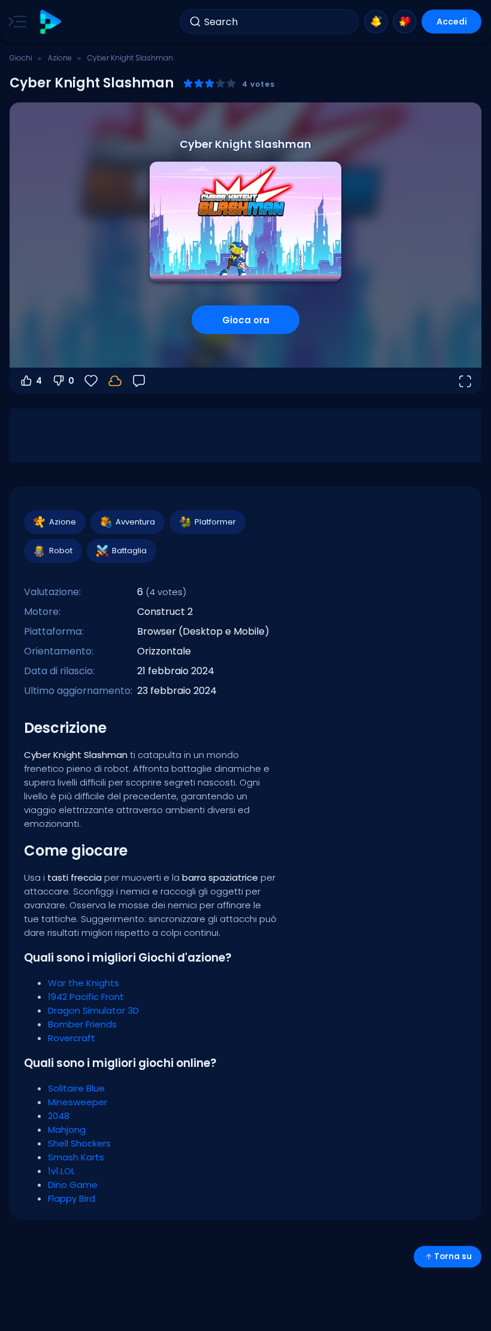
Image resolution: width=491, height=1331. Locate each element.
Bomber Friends (82, 1024)
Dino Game (73, 1184)
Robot (60, 550)
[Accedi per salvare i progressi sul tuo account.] (115, 381)
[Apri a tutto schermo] (464, 381)
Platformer (215, 521)
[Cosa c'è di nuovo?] (376, 22)
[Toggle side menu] (15, 21)
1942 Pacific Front (86, 996)
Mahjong (67, 1129)
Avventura (135, 521)
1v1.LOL (61, 1171)
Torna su (453, 1256)
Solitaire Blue (76, 1088)
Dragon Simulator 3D (93, 1010)
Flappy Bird (71, 1198)
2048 (58, 1115)
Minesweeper (77, 1102)
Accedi (452, 22)
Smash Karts (76, 1157)
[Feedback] (139, 381)
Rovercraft (71, 1038)
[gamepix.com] (50, 22)
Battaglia (129, 550)
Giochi (21, 58)
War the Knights (83, 983)
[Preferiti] (405, 22)
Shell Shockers (79, 1143)
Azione (60, 58)
